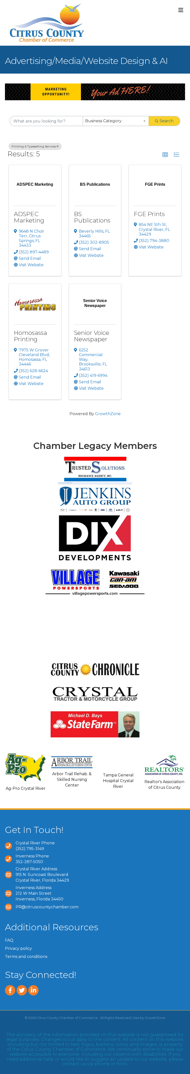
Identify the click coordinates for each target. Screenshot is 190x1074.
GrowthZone (108, 413)
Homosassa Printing (30, 336)
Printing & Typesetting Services (34, 146)
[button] (165, 155)
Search (166, 121)
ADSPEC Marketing (29, 217)
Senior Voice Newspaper (91, 336)
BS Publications (92, 217)
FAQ (9, 940)
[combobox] (116, 121)
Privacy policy (18, 948)
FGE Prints (149, 214)
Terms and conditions (26, 956)
